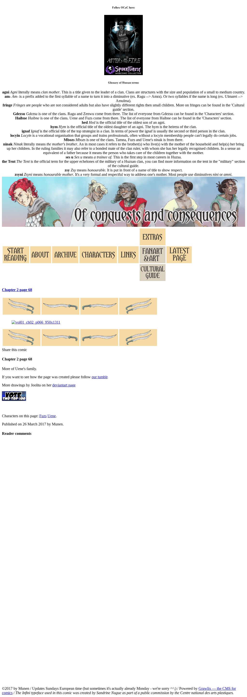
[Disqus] (123, 501)
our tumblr (99, 377)
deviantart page (63, 385)
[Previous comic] (60, 307)
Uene (52, 416)
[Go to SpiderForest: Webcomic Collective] (123, 70)
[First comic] (22, 307)
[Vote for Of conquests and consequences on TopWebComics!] (14, 399)
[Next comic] (99, 307)
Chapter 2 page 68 (17, 290)
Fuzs (43, 416)
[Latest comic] (138, 307)
